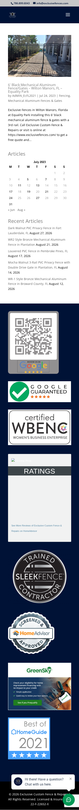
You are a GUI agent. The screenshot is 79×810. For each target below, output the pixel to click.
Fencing (64, 96)
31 (10, 204)
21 (46, 192)
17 (10, 192)
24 (10, 198)
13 (37, 185)
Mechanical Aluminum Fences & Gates (35, 101)
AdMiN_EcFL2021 (24, 96)
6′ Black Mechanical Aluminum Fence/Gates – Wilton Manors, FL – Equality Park (35, 88)
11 (19, 185)
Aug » (21, 210)
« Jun (11, 210)
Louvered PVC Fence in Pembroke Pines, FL (38, 251)
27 (37, 198)
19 (28, 192)
